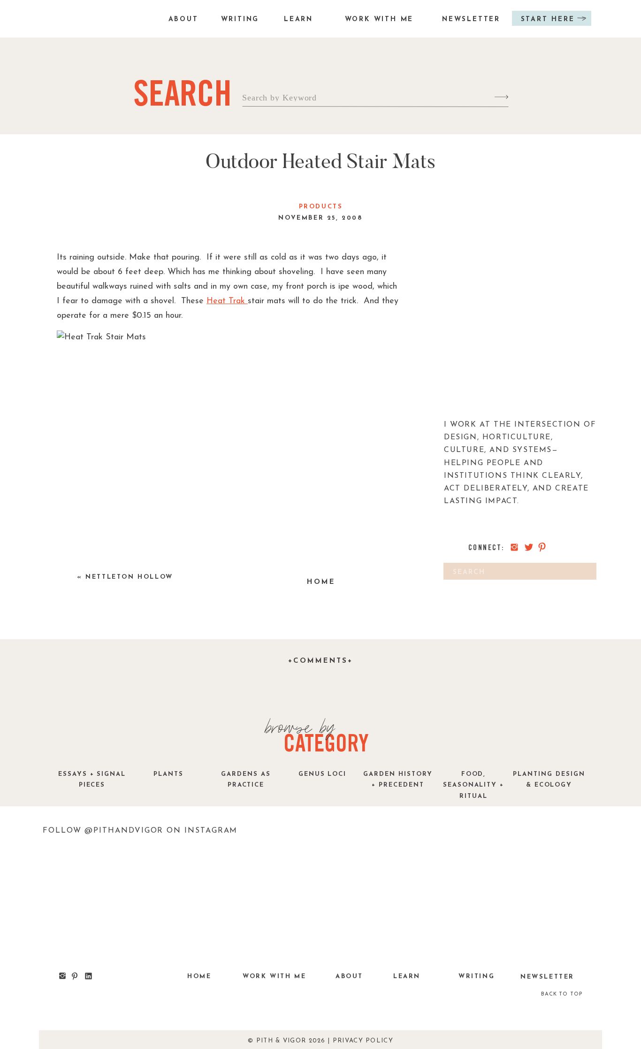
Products (321, 207)
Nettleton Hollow (129, 577)
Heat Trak (227, 301)
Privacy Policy (363, 1041)
